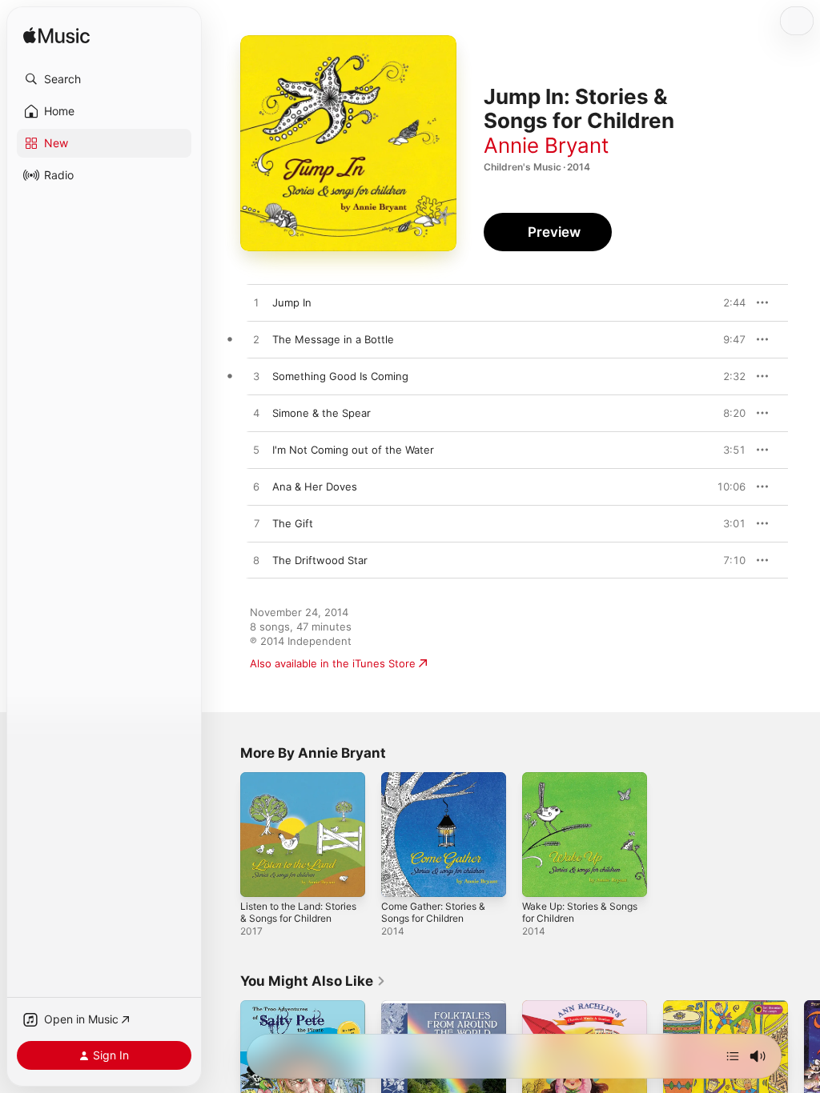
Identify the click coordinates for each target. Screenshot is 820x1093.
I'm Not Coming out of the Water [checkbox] (353, 449)
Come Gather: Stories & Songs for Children (433, 912)
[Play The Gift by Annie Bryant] (256, 524)
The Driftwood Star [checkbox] (320, 560)
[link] (313, 981)
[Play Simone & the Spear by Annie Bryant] (256, 413)
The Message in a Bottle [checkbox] (333, 339)
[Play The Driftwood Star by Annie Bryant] (256, 561)
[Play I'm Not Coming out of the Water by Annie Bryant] (256, 450)
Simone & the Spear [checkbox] (321, 412)
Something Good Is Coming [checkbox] (340, 376)
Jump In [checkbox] (292, 302)
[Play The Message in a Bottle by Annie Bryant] (256, 340)
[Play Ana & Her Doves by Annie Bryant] (256, 487)
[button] (104, 79)
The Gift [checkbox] (292, 523)
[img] (56, 36)
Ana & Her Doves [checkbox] (314, 486)
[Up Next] (732, 1056)
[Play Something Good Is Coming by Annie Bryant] (256, 377)
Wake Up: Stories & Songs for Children (579, 912)
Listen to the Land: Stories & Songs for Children (298, 912)
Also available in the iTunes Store (333, 663)
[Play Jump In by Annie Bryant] (256, 303)
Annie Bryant (546, 145)
